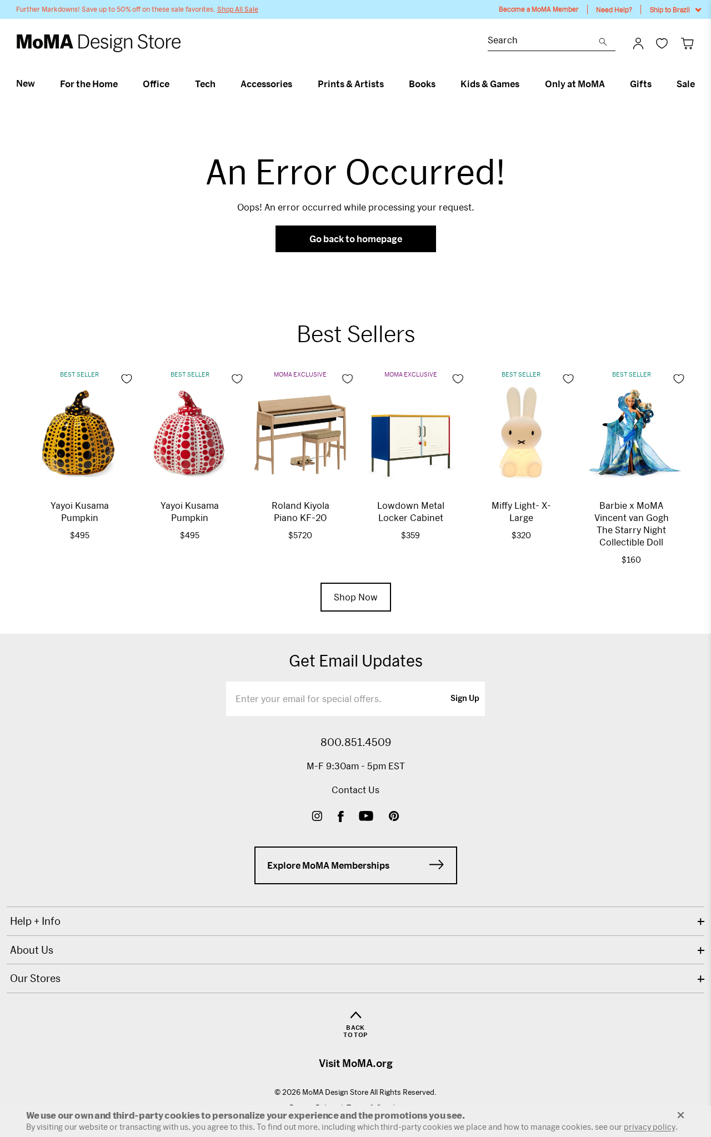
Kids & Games (489, 84)
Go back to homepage (355, 238)
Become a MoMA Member (539, 9)
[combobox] (543, 41)
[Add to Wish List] (126, 378)
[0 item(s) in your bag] (687, 43)
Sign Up (464, 699)
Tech (205, 84)
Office (156, 84)
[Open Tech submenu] (220, 83)
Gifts (641, 84)
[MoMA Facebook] (340, 817)
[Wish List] (661, 43)
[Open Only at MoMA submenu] (609, 83)
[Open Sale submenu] (699, 83)
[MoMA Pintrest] (394, 817)
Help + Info (35, 921)
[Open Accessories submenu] (297, 83)
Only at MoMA (575, 84)
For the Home (89, 84)
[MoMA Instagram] (317, 817)
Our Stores (35, 978)
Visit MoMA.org (356, 1063)
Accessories (266, 84)
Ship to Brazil (670, 9)
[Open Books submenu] (440, 83)
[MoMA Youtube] (366, 817)
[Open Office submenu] (174, 83)
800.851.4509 (356, 742)
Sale (686, 84)
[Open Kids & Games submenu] (524, 83)
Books (422, 84)
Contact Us (355, 789)
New (25, 83)
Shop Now (356, 597)
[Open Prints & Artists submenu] (388, 83)
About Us (31, 950)
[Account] (638, 43)
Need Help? (614, 9)
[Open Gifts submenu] (656, 83)
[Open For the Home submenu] (122, 83)
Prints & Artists (351, 84)
